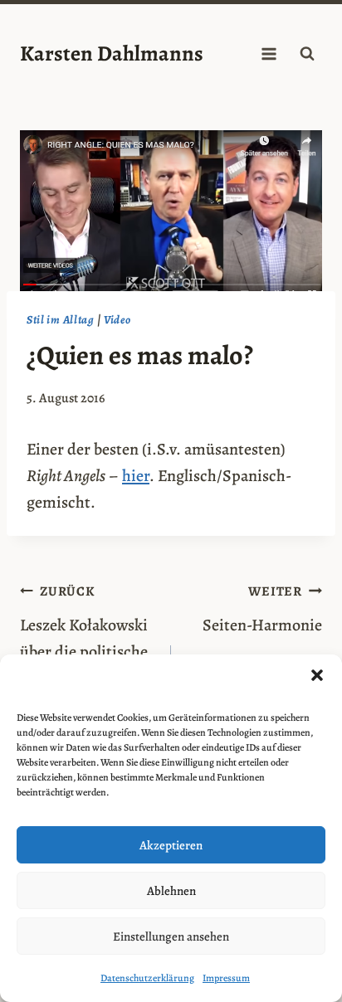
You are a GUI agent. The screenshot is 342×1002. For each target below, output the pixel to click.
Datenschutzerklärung (147, 978)
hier (135, 476)
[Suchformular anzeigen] (307, 54)
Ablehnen (171, 891)
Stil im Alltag (61, 320)
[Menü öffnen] (268, 53)
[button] (317, 675)
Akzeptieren (171, 845)
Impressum (226, 978)
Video (117, 320)
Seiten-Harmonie (262, 609)
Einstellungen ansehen (171, 936)
